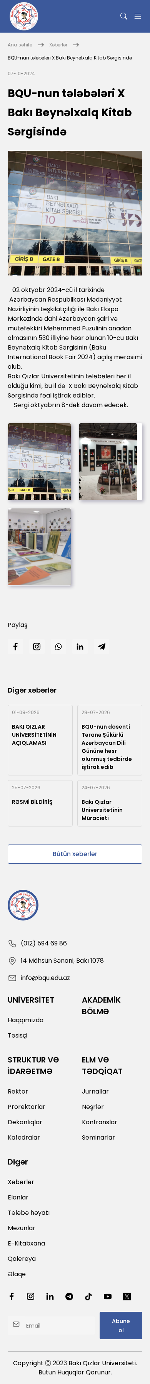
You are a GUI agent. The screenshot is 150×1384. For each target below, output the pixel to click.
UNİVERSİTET (31, 1000)
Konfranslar (99, 1122)
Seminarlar (98, 1137)
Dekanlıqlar (25, 1122)
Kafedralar (24, 1137)
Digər (18, 1161)
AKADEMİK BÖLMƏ (101, 1006)
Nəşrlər (93, 1106)
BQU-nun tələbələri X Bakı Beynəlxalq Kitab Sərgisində (70, 57)
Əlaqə (17, 1274)
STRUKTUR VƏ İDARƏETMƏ (33, 1065)
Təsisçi (17, 1035)
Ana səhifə (20, 44)
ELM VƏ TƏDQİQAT (102, 1065)
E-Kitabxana (26, 1243)
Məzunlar (21, 1228)
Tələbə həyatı (29, 1212)
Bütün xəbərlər (75, 854)
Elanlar (18, 1197)
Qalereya (22, 1258)
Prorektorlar (26, 1106)
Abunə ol (121, 1325)
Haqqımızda (25, 1020)
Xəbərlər (58, 44)
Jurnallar (95, 1091)
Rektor (18, 1091)
